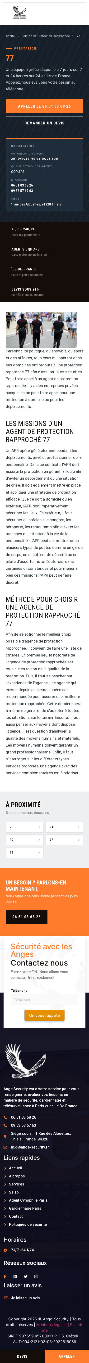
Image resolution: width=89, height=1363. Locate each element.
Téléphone (19, 991)
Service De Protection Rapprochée (46, 36)
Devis (22, 1356)
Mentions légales (51, 1324)
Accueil (11, 36)
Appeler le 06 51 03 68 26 (44, 106)
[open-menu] (83, 12)
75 (12, 827)
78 (51, 840)
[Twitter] (25, 1276)
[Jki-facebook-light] (5, 1276)
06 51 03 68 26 (26, 916)
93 (12, 853)
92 (12, 840)
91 (51, 827)
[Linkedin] (15, 1276)
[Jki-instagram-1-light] (36, 1276)
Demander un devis (44, 123)
